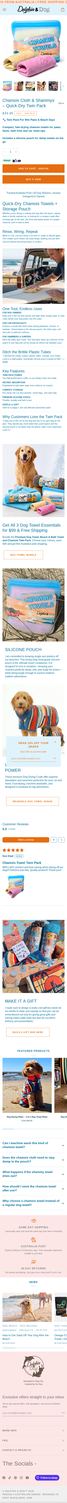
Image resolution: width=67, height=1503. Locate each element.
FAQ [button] (5, 1440)
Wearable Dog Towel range (33, 801)
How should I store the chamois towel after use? (29, 1188)
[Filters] (53, 840)
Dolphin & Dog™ (16, 1491)
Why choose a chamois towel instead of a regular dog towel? (30, 1203)
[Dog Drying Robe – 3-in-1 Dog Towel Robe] (27, 1085)
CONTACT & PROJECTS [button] (16, 1450)
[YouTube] (27, 1477)
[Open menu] (7, 9)
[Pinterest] (15, 1477)
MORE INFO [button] (9, 1430)
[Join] (53, 758)
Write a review (26, 839)
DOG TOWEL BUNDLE (23, 555)
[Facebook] (3, 1477)
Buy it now (33, 179)
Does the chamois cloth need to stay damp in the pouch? (28, 1159)
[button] (14, 886)
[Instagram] (21, 1477)
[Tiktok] (9, 1477)
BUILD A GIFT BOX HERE (28, 1032)
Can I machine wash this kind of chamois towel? (25, 1145)
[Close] (56, 742)
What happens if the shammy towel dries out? (27, 1174)
